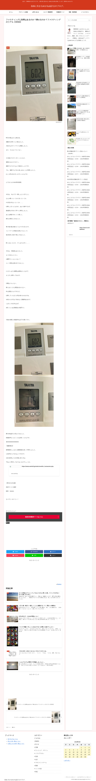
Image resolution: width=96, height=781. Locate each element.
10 (89, 749)
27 (73, 756)
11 (65, 752)
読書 (36, 747)
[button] (89, 20)
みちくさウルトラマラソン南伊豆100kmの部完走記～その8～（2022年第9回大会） (78, 166)
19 (69, 754)
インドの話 (38, 768)
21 (77, 754)
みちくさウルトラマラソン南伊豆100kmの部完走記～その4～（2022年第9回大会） (78, 200)
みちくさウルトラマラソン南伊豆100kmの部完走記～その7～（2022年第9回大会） (78, 174)
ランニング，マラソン (41, 750)
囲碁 (36, 765)
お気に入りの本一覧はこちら (16, 743)
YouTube (37, 738)
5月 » (68, 760)
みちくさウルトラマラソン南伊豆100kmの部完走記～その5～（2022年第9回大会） (78, 192)
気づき (37, 744)
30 (85, 756)
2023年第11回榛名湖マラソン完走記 (77, 179)
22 (81, 754)
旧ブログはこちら (13, 739)
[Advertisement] (34, 34)
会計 (36, 759)
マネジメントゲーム (41, 762)
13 (73, 752)
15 (81, 752)
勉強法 (37, 741)
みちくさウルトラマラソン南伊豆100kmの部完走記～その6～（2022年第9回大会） (78, 185)
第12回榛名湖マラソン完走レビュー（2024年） (77, 152)
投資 (36, 756)
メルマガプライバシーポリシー (84, 777)
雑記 (8, 522)
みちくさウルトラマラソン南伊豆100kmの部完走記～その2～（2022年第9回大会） (78, 215)
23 (85, 754)
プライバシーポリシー (71, 777)
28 (77, 756)
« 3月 (65, 760)
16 (85, 752)
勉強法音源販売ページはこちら (34, 517)
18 (65, 754)
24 (89, 754)
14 (77, 752)
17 (89, 752)
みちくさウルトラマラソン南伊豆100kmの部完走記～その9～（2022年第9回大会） (78, 159)
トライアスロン (39, 753)
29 (81, 756)
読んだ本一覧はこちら (14, 741)
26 (69, 756)
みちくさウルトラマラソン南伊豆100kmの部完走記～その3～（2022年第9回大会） (78, 207)
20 (73, 754)
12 (69, 752)
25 (65, 756)
